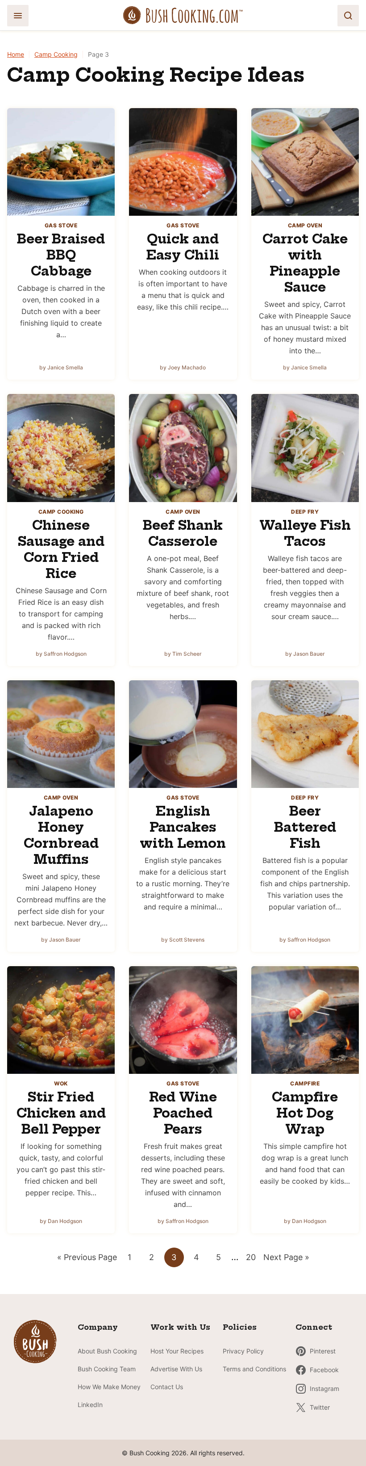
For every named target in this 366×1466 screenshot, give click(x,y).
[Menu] (18, 15)
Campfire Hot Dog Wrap (305, 1113)
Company (98, 1327)
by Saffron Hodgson (61, 653)
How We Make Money (109, 1387)
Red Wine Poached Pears (183, 1113)
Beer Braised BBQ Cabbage (61, 255)
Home (15, 54)
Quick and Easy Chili (182, 247)
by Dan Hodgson (61, 1221)
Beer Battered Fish (305, 827)
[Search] (348, 15)
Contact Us (166, 1387)
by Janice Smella (61, 367)
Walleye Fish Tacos (305, 533)
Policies (240, 1327)
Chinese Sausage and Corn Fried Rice (61, 549)
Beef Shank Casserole (183, 533)
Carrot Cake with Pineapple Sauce (305, 263)
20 (253, 1259)
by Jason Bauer (305, 653)
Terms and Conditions (254, 1369)
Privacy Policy (243, 1351)
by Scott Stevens (182, 939)
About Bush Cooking (107, 1351)
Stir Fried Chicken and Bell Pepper (61, 1113)
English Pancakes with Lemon (183, 827)
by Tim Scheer (183, 653)
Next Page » (286, 1259)
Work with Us (180, 1327)
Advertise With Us (176, 1369)
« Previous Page (87, 1259)
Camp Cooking (56, 54)
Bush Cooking (183, 15)
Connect (313, 1327)
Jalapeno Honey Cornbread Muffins (61, 835)
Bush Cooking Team (107, 1369)
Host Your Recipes (177, 1351)
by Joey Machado (183, 367)
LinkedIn (90, 1404)
